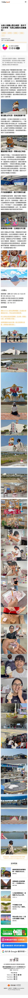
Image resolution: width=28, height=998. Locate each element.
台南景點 (10, 33)
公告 (5, 964)
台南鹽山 (16, 33)
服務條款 (8, 964)
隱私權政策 (13, 964)
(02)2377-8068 (15, 966)
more (3, 35)
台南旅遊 (4, 33)
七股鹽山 (21, 33)
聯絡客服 (22, 964)
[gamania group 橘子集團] (14, 985)
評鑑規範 (18, 964)
